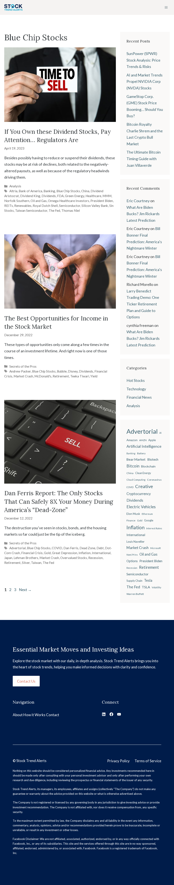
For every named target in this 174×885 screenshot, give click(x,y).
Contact (52, 715)
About (18, 715)
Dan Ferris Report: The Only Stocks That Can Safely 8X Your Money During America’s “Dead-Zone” (58, 501)
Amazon (132, 440)
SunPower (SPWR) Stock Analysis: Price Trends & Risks (143, 60)
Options (132, 561)
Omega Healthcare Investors (68, 201)
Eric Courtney (138, 200)
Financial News (139, 397)
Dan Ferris (70, 548)
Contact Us (26, 681)
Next (25, 589)
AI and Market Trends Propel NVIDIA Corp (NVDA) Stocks (144, 81)
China (85, 191)
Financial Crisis (32, 553)
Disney (73, 371)
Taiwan (36, 563)
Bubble (62, 371)
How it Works (34, 715)
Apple (152, 440)
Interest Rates (154, 528)
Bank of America (30, 191)
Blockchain (148, 466)
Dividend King (30, 196)
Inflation (85, 553)
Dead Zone (87, 548)
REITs (8, 205)
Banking (49, 191)
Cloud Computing (135, 479)
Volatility (156, 587)
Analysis (15, 186)
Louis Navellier (135, 541)
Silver (26, 563)
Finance (130, 520)
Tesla (148, 580)
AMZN (143, 440)
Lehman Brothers (26, 558)
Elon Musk (133, 513)
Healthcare (93, 196)
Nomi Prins (132, 554)
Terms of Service (148, 761)
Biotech (152, 459)
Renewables (22, 205)
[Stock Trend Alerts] (13, 7)
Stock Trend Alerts (31, 760)
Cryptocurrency (138, 494)
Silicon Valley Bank (94, 205)
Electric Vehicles (141, 506)
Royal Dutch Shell (45, 205)
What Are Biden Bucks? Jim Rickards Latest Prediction (143, 214)
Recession (95, 558)
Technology (136, 389)
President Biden (101, 201)
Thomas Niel (70, 210)
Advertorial (17, 548)
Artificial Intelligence (143, 446)
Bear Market (136, 459)
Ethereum (147, 513)
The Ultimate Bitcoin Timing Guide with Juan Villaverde (143, 158)
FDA (60, 196)
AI (160, 432)
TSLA (146, 587)
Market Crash (23, 376)
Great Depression (64, 553)
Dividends (49, 196)
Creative (144, 486)
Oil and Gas (39, 201)
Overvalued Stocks (73, 558)
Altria (13, 191)
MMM (106, 196)
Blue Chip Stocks (68, 191)
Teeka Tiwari (79, 376)
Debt (100, 548)
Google (148, 520)
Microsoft (155, 548)
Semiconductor (69, 205)
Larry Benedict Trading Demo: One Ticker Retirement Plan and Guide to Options (142, 304)
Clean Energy (143, 473)
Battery (141, 453)
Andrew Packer (20, 371)
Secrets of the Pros (22, 366)
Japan (8, 558)
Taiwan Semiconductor (31, 210)
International (101, 553)
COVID (57, 548)
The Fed (54, 210)
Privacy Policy (118, 761)
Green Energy (74, 196)
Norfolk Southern (16, 201)
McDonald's (42, 376)
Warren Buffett (135, 594)
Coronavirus (154, 479)
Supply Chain (134, 580)
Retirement (61, 376)
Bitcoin (132, 465)
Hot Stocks (135, 380)
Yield (93, 376)
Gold (47, 553)
